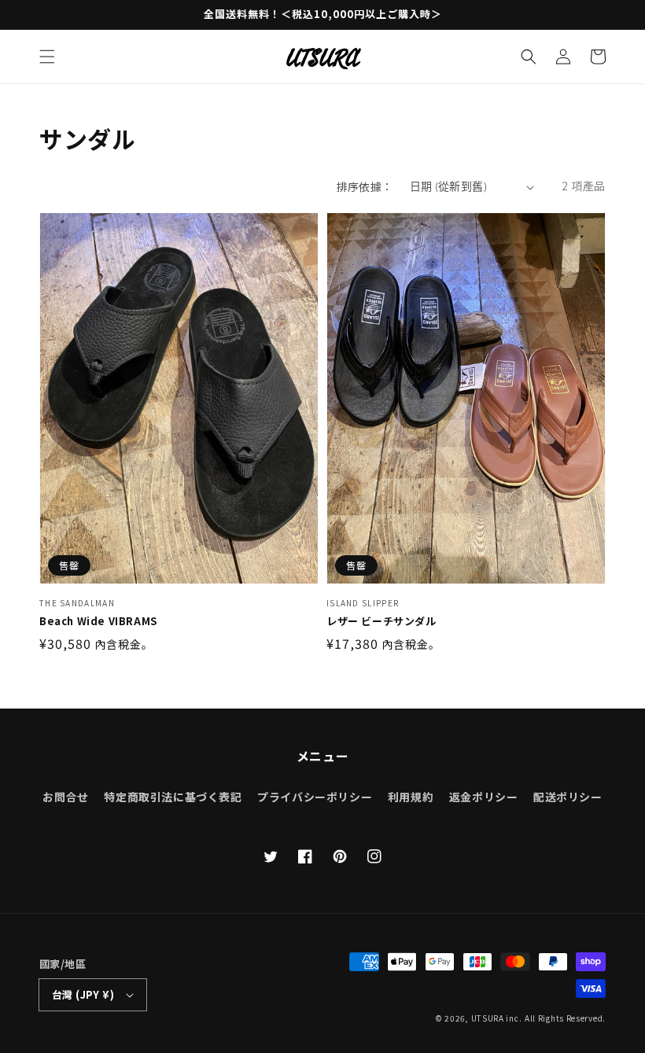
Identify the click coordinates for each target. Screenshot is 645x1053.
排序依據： (365, 186)
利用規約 (410, 796)
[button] (47, 56)
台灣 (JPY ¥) (83, 994)
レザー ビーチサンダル (381, 621)
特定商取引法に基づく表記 (172, 796)
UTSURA (487, 1018)
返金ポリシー (483, 796)
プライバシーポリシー (314, 796)
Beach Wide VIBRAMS (98, 621)
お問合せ (65, 796)
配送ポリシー (568, 796)
